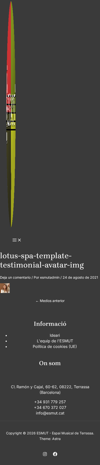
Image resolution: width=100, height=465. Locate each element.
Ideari (55, 335)
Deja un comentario (15, 277)
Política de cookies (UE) (55, 346)
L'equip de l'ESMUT (55, 340)
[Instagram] (45, 455)
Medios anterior (50, 301)
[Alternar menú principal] (17, 240)
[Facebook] (55, 455)
